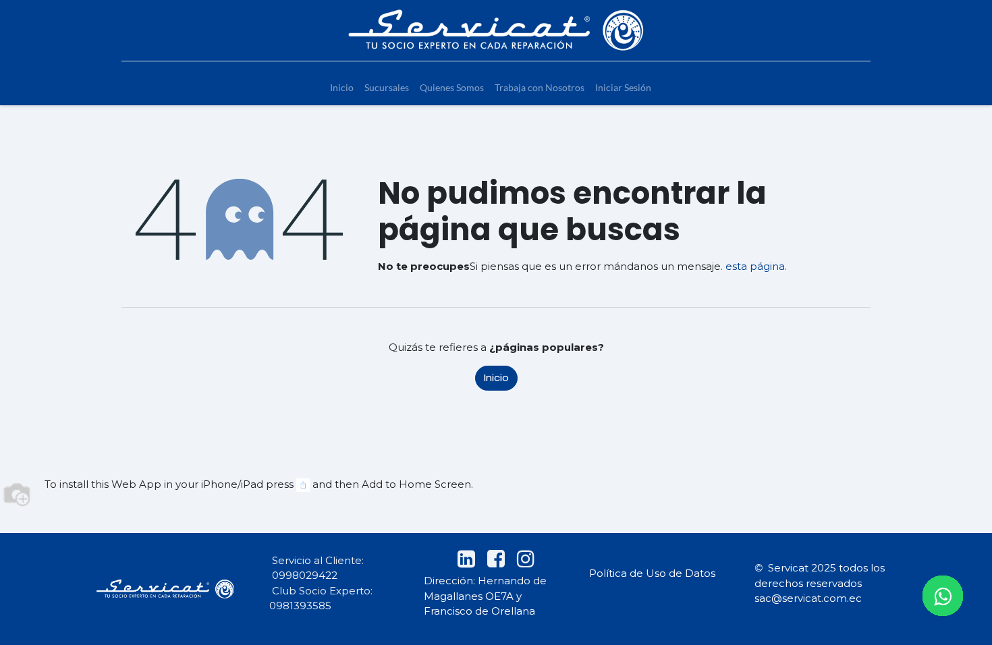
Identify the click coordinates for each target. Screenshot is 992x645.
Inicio (496, 377)
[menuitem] (342, 87)
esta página (755, 266)
